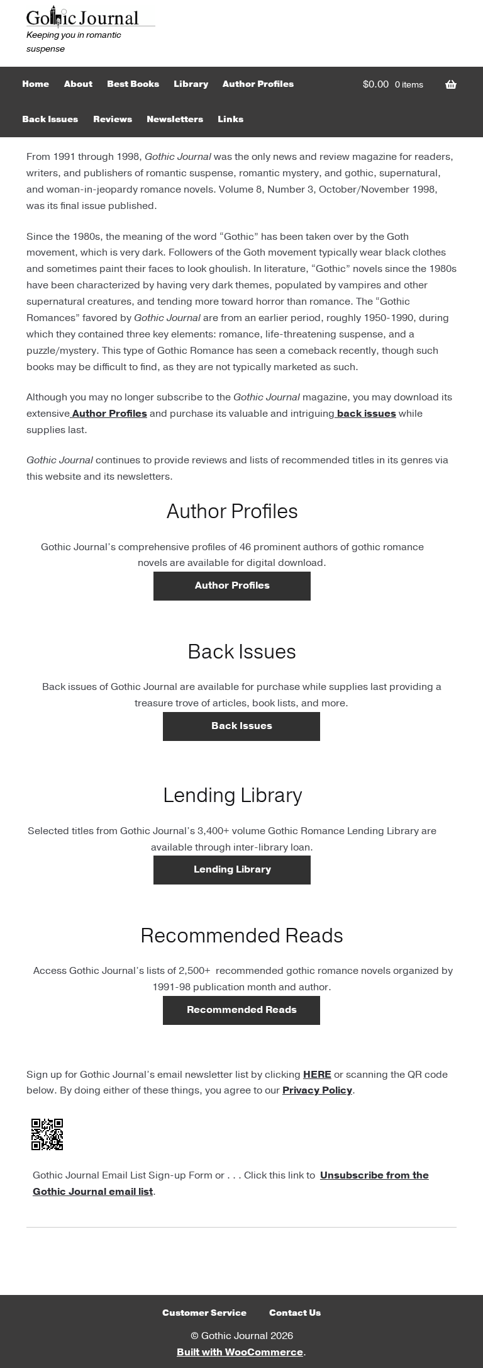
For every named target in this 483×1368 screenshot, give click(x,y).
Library (191, 84)
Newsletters (175, 119)
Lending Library (232, 869)
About (78, 84)
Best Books (133, 84)
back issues (365, 414)
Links (230, 119)
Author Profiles (258, 84)
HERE (317, 1075)
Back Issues (50, 119)
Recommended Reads (242, 1010)
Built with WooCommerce (240, 1352)
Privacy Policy (317, 1090)
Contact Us (295, 1313)
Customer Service (204, 1313)
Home (35, 84)
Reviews (112, 119)
